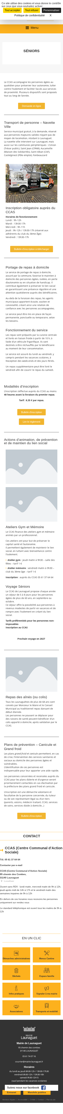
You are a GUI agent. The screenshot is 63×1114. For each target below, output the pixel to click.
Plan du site (50, 1100)
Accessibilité (22, 1100)
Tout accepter (12, 10)
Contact (41, 1100)
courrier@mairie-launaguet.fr (29, 1061)
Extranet (11, 1092)
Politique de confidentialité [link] (29, 15)
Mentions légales (9, 1100)
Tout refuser (31, 10)
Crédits (33, 1100)
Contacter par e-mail (11, 865)
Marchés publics (37, 1092)
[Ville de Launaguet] (29, 1032)
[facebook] (43, 1087)
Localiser (8, 881)
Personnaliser (51, 10)
